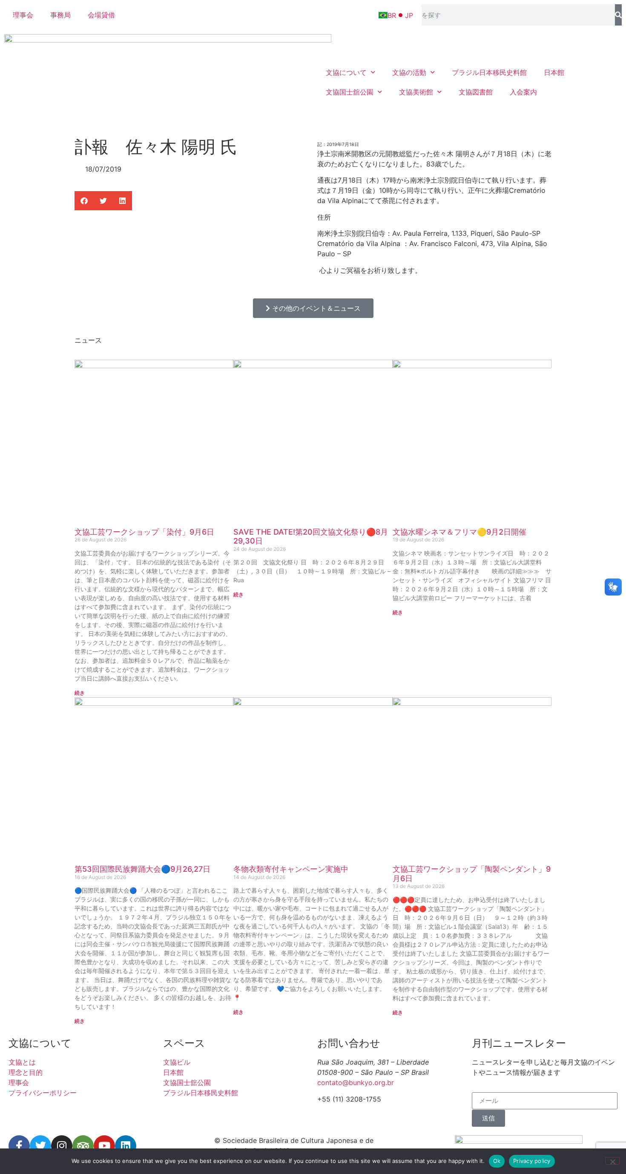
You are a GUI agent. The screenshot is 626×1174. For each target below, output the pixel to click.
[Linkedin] (125, 1146)
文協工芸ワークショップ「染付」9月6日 (144, 531)
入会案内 (523, 92)
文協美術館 (416, 92)
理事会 (23, 15)
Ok (497, 1160)
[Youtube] (104, 1146)
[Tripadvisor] (83, 1146)
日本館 (554, 72)
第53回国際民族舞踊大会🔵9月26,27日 (142, 869)
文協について (346, 72)
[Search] (618, 15)
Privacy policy (532, 1160)
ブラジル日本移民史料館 (489, 72)
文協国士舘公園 (349, 92)
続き (80, 693)
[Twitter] (40, 1146)
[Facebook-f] (19, 1146)
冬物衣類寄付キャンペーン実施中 (290, 869)
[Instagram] (61, 1146)
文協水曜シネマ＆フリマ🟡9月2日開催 (459, 531)
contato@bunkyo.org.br (355, 1082)
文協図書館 (476, 92)
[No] (612, 1161)
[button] (84, 200)
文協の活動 (409, 72)
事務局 (60, 15)
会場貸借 (101, 15)
